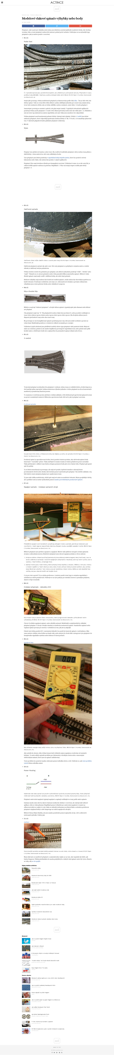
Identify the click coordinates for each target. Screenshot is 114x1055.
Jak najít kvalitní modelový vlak (40, 890)
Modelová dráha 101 (37, 897)
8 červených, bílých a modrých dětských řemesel (45, 953)
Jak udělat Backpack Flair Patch (41, 1007)
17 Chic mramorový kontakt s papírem (42, 1021)
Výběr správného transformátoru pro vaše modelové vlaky (48, 904)
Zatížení (26, 822)
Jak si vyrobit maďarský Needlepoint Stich (43, 985)
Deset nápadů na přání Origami (40, 992)
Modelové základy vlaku (36, 15)
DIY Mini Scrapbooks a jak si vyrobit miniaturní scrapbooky (48, 1029)
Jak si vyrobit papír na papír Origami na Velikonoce (46, 999)
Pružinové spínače (30, 404)
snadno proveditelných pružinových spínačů (68, 479)
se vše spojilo (36, 861)
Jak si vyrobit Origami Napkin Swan (41, 938)
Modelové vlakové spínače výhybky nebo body (45, 919)
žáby (75, 100)
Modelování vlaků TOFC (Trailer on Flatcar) (44, 882)
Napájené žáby (28, 642)
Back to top (57, 1047)
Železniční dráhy (36, 868)
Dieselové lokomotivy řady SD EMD (41, 875)
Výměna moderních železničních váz (42, 911)
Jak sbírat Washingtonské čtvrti (40, 1014)
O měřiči (79, 116)
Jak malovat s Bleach (38, 946)
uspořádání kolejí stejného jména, (59, 157)
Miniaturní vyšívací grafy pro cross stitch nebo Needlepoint (48, 978)
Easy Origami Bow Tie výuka (39, 968)
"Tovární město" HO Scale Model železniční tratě (45, 960)
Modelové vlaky (25, 15)
